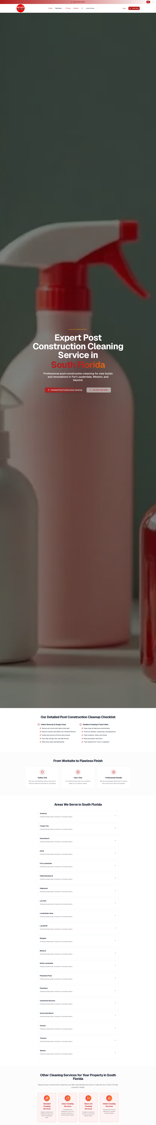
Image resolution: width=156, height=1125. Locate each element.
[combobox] (91, 8)
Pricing (68, 8)
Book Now (135, 8)
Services (58, 8)
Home (50, 8)
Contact (75, 8)
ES (152, 2)
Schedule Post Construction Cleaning (66, 390)
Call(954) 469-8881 (100, 390)
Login (124, 8)
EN (148, 2)
